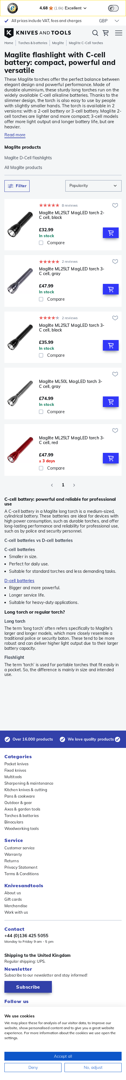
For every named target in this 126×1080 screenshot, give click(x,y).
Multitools (13, 776)
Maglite (58, 43)
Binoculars (13, 822)
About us (12, 892)
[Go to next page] (74, 485)
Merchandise (15, 905)
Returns (11, 860)
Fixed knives (15, 770)
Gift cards (13, 899)
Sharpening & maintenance (28, 783)
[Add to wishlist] (115, 205)
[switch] (113, 8)
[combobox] (93, 186)
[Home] (37, 32)
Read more (14, 135)
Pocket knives (16, 763)
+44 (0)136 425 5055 (26, 935)
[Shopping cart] (105, 33)
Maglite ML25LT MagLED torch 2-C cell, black (71, 215)
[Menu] (118, 33)
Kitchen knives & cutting (25, 789)
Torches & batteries (32, 43)
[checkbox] (41, 243)
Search (95, 34)
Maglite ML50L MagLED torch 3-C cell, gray (70, 384)
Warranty (13, 854)
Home (8, 43)
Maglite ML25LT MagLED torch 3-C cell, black (71, 328)
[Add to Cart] (111, 232)
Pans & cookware (19, 796)
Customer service (19, 847)
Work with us (16, 912)
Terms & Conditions (21, 873)
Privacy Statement (21, 867)
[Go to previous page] (52, 485)
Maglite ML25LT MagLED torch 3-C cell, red (71, 440)
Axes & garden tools (22, 809)
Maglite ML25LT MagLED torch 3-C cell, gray (71, 271)
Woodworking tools (21, 828)
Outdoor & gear (18, 802)
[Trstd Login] (117, 7)
